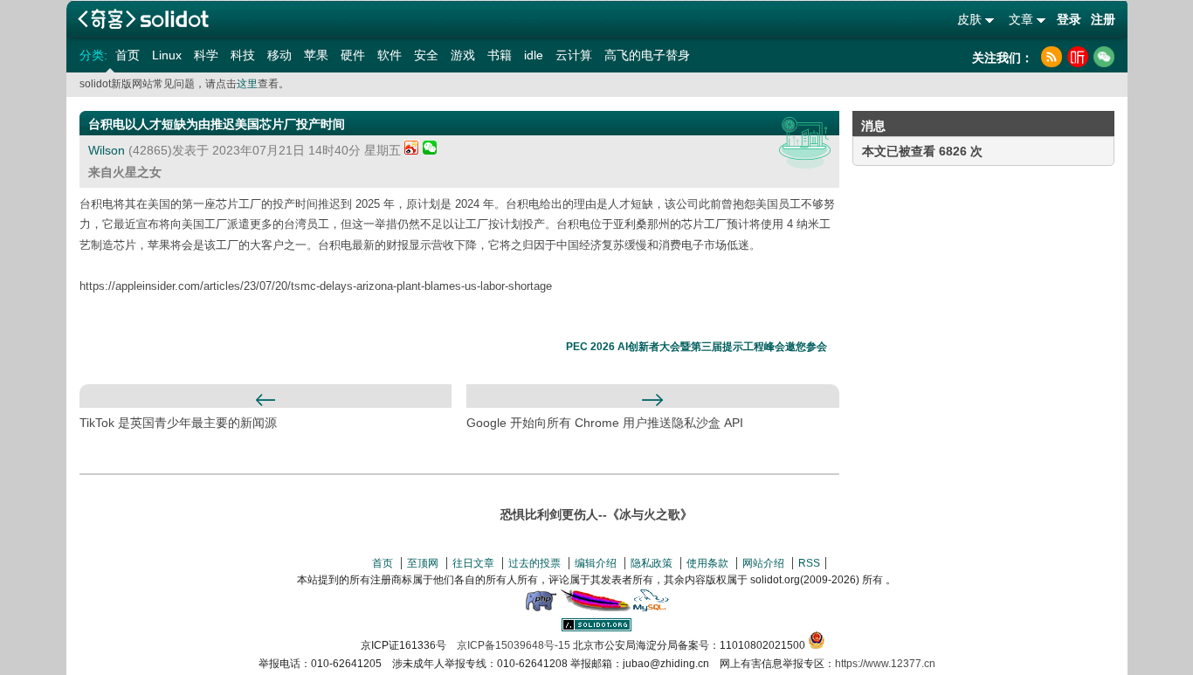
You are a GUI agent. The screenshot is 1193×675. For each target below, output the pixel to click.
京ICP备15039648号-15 (513, 645)
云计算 (573, 55)
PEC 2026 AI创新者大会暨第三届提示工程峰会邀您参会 (696, 347)
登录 (1069, 19)
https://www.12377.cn (885, 664)
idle (533, 55)
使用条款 (707, 563)
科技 (243, 55)
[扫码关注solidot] (1103, 56)
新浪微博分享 (411, 147)
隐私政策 (651, 563)
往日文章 (473, 563)
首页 (127, 55)
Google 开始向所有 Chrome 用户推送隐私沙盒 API (604, 423)
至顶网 (422, 563)
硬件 (353, 55)
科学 (206, 55)
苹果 (316, 55)
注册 (1103, 19)
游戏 (463, 55)
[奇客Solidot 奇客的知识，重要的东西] (143, 19)
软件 (389, 55)
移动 (279, 55)
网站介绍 (763, 563)
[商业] (805, 143)
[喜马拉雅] (1077, 56)
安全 (426, 55)
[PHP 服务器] (540, 608)
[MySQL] (651, 608)
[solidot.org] (596, 628)
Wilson (106, 150)
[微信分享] (430, 150)
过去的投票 (534, 563)
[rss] (1051, 56)
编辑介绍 (596, 563)
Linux (167, 55)
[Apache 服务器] (596, 608)
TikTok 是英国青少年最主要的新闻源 (178, 423)
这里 (247, 84)
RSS (809, 563)
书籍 (499, 55)
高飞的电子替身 (647, 55)
